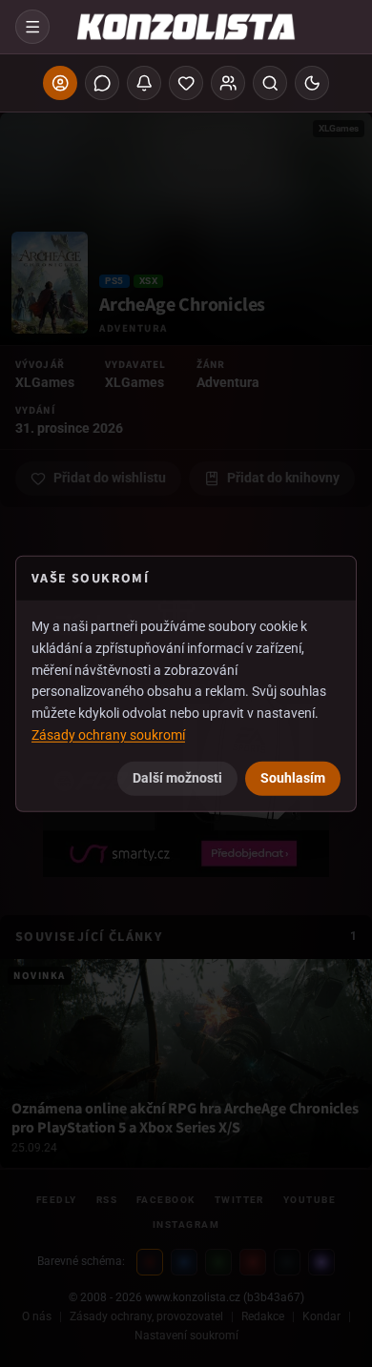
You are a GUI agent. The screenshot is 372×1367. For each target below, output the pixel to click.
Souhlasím (292, 777)
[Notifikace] (144, 83)
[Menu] (32, 27)
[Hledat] (270, 83)
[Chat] (102, 83)
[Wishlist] (186, 83)
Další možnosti (177, 777)
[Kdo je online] (228, 83)
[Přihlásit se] (60, 83)
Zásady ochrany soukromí (108, 735)
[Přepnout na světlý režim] (312, 83)
